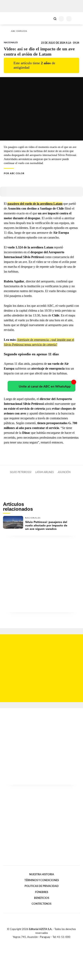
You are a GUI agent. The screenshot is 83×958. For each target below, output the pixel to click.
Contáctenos (41, 904)
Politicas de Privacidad (42, 886)
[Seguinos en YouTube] (44, 942)
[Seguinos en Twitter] (40, 942)
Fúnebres (41, 892)
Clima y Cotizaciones (48, 18)
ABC (10, 18)
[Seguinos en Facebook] (35, 942)
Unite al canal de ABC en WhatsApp (45, 386)
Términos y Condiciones (41, 880)
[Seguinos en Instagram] (48, 942)
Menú (77, 18)
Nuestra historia (41, 874)
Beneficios (41, 898)
